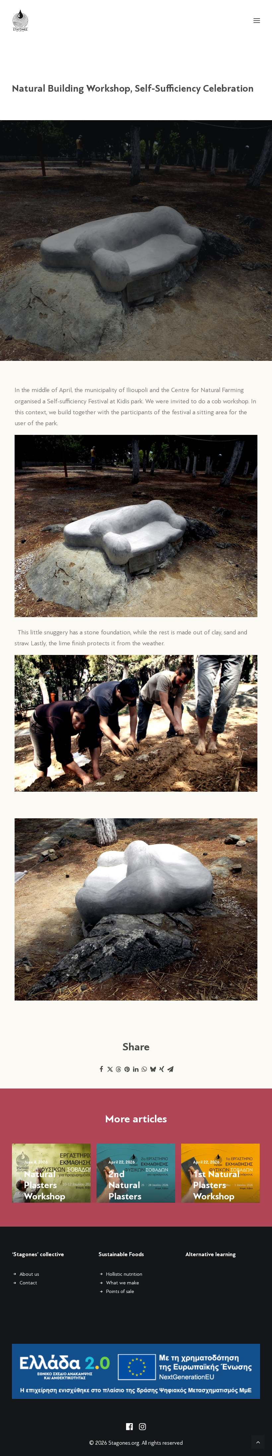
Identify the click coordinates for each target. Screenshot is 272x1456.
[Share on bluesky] (153, 1069)
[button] (256, 20)
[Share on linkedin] (136, 1069)
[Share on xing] (162, 1069)
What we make (122, 1283)
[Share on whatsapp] (144, 1069)
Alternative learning (210, 1254)
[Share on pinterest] (127, 1069)
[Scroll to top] (258, 1441)
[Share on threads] (118, 1069)
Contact (28, 1283)
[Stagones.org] (20, 20)
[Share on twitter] (110, 1069)
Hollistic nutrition (124, 1274)
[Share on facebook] (101, 1069)
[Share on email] (170, 1069)
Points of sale (120, 1291)
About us (29, 1274)
